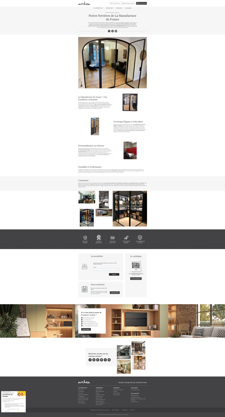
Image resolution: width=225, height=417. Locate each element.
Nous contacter (135, 393)
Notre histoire (81, 389)
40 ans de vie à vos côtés (83, 399)
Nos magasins (128, 8)
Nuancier (115, 391)
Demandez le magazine (135, 397)
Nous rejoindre (81, 401)
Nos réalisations (116, 393)
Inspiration (111, 12)
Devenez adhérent (82, 402)
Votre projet (80, 393)
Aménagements (109, 8)
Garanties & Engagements (83, 394)
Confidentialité (124, 410)
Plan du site (132, 410)
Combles (97, 393)
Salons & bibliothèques (100, 402)
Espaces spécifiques (100, 401)
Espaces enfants (99, 398)
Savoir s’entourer (116, 394)
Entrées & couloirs (99, 396)
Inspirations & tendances (118, 389)
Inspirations (119, 8)
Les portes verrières (82, 150)
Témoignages (81, 396)
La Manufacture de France (121, 25)
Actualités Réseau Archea (83, 398)
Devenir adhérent (86, 329)
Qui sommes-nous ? (98, 8)
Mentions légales (115, 410)
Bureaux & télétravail (100, 391)
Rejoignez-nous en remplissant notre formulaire (138, 399)
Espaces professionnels (100, 399)
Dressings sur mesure (100, 394)
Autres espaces (99, 389)
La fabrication (81, 391)
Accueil (107, 12)
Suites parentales (99, 404)
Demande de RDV (114, 292)
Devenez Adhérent (134, 401)
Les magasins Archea (135, 389)
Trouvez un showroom (136, 278)
